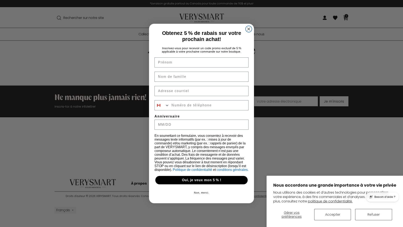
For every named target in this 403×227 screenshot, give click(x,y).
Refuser (374, 214)
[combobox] (162, 105)
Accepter (332, 214)
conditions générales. (233, 170)
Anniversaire (167, 116)
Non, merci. (201, 192)
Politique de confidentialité (193, 170)
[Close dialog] (249, 29)
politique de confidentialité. (330, 201)
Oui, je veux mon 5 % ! (201, 180)
